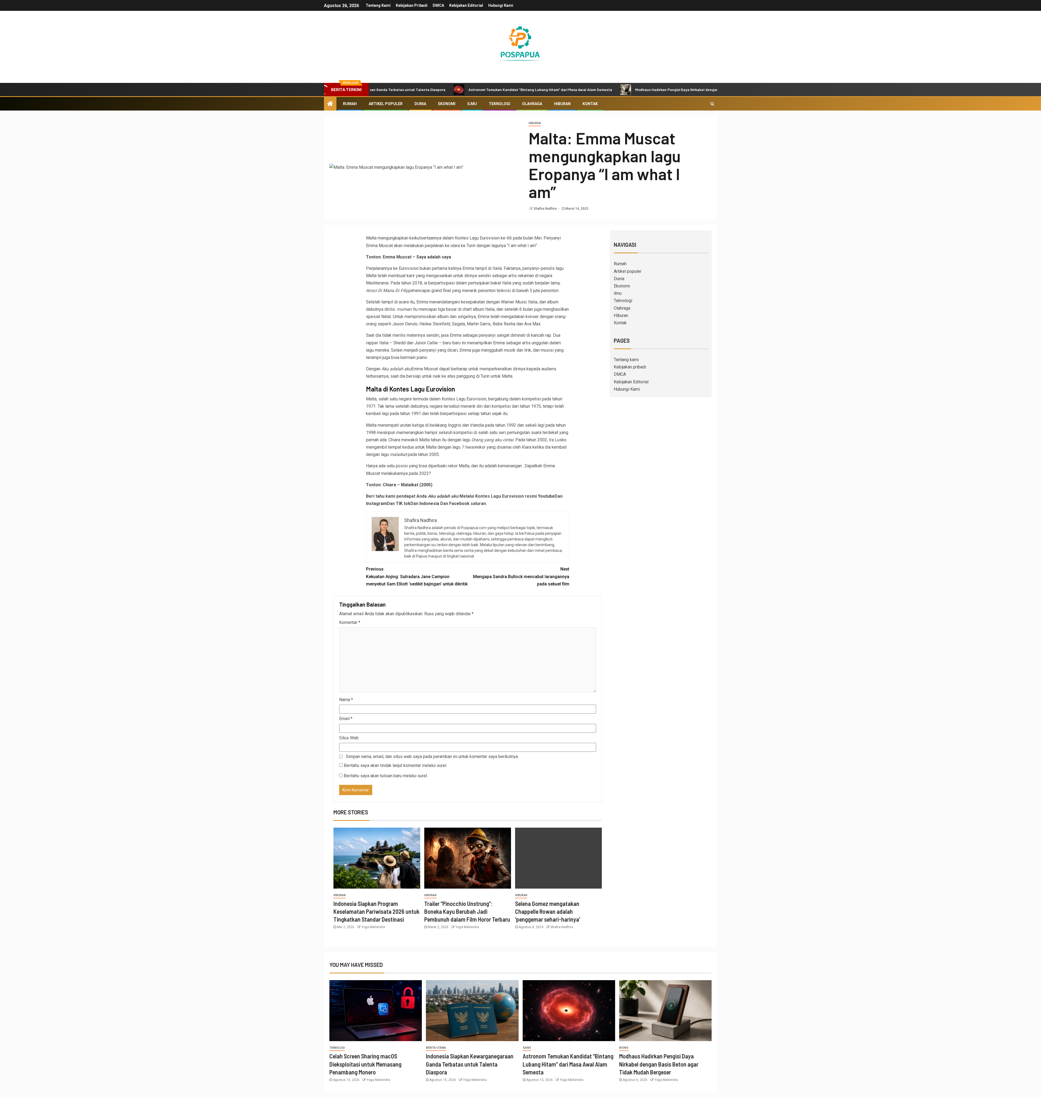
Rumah (350, 104)
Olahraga (532, 104)
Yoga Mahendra (373, 927)
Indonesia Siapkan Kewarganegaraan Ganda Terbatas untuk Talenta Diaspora (469, 1064)
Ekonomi (446, 104)
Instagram (376, 503)
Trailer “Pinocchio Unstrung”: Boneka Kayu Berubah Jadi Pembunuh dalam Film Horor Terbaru (467, 911)
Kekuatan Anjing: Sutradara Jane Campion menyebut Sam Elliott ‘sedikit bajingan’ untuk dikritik (417, 576)
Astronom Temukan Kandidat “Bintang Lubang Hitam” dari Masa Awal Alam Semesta (475, 89)
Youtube (546, 496)
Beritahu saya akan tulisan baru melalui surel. (386, 775)
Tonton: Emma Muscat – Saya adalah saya (408, 257)
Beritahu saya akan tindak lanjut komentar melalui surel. (395, 765)
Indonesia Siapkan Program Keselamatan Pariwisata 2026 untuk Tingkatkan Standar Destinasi (376, 911)
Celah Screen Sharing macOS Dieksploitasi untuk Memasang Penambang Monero (365, 1064)
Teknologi (499, 104)
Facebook (459, 503)
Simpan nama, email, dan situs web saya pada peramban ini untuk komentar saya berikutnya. (432, 756)
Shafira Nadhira (545, 208)
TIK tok (403, 503)
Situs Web (349, 737)
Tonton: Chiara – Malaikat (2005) (399, 484)
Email (345, 718)
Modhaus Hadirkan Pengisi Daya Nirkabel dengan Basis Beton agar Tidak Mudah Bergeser (646, 89)
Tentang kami (378, 5)
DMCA (438, 5)
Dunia (420, 104)
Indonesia (429, 503)
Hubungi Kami (500, 5)
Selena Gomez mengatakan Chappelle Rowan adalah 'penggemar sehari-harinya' (547, 911)
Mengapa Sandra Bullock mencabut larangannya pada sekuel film (521, 576)
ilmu (472, 104)
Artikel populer (386, 104)
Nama (346, 699)
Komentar (349, 622)
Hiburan (562, 104)
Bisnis (623, 1047)
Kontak (590, 104)
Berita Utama (436, 1047)
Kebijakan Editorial (466, 5)
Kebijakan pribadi (412, 5)
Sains (527, 1047)
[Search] (712, 104)
